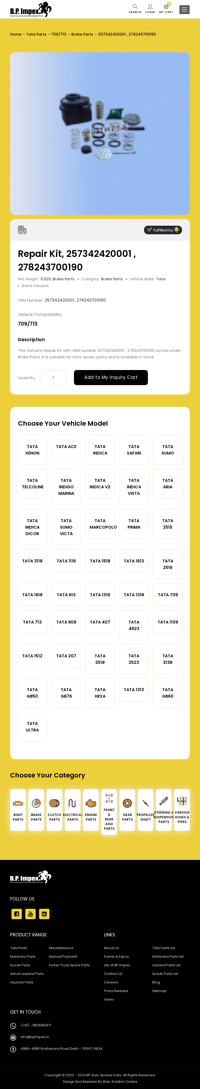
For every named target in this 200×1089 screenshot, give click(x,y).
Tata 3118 (32, 561)
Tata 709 (168, 595)
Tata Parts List (163, 947)
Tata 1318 (134, 595)
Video (109, 999)
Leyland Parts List (166, 965)
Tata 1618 (32, 595)
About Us (111, 947)
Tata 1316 (100, 595)
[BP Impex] (31, 9)
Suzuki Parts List (165, 973)
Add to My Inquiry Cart (111, 377)
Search (135, 12)
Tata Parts (36, 34)
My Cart (166, 9)
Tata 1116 (66, 561)
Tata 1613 (134, 561)
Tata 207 (66, 656)
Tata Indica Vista (134, 486)
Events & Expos (116, 956)
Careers (111, 982)
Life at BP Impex (117, 965)
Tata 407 (100, 622)
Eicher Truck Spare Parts (69, 965)
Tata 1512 (32, 656)
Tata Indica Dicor (32, 527)
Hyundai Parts (21, 982)
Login (150, 12)
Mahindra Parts (23, 956)
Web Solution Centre (120, 1081)
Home (15, 34)
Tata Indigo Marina (66, 486)
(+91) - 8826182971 (36, 1025)
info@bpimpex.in (35, 1036)
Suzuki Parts (20, 965)
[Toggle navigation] (184, 9)
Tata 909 (66, 622)
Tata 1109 (168, 622)
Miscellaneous (61, 947)
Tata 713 (32, 622)
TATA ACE (66, 447)
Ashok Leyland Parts (27, 973)
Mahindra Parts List (168, 956)
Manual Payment (63, 956)
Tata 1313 (134, 690)
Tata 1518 (100, 561)
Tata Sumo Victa (66, 527)
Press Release (116, 990)
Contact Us (113, 973)
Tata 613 (66, 595)
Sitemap (159, 990)
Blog (156, 982)
